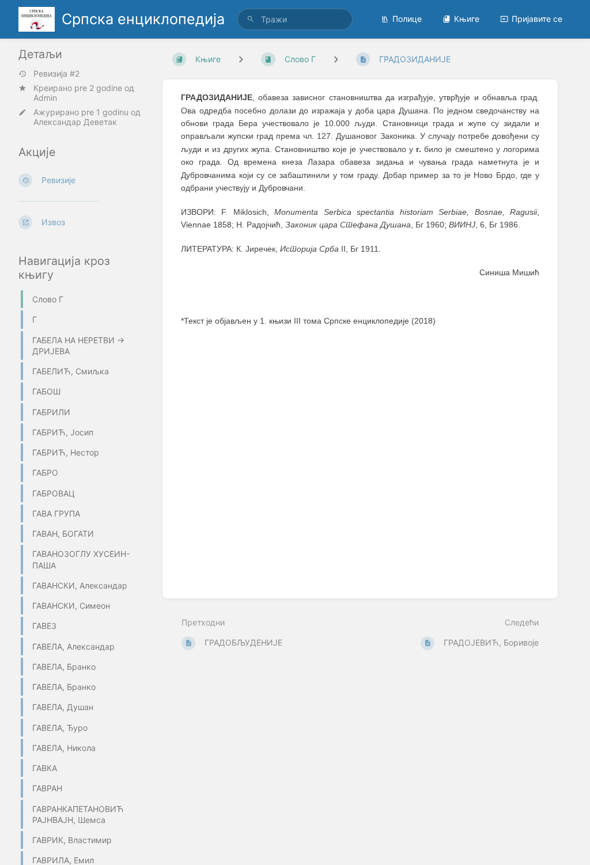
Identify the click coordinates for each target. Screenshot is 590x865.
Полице (407, 19)
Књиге (466, 19)
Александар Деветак (75, 122)
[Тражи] (251, 19)
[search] (295, 19)
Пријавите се (537, 19)
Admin (45, 98)
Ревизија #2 (56, 73)
